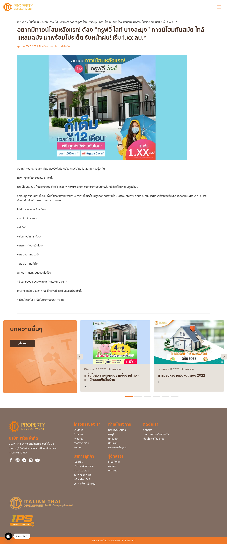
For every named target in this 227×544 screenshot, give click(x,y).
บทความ (116, 369)
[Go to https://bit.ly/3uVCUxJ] (31, 460)
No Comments (48, 46)
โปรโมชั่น (65, 46)
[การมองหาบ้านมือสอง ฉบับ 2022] (189, 342)
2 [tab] (138, 396)
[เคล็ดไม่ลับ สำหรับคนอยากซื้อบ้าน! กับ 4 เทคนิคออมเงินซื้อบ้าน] (115, 342)
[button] (80, 356)
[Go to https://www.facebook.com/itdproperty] (11, 460)
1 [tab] (129, 396)
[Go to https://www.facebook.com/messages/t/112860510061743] (24, 460)
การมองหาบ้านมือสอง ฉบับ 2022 (181, 375)
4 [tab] (157, 396)
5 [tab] (166, 396)
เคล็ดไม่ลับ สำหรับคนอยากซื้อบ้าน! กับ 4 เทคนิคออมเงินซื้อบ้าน (112, 377)
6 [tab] (175, 396)
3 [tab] (148, 396)
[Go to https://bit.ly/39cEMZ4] (37, 460)
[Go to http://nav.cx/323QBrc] (17, 460)
